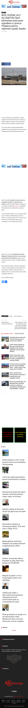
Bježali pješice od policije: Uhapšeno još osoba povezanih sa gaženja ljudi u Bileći (13, 543)
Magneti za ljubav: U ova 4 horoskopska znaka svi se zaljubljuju (12, 578)
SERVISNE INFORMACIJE (16, 702)
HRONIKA (19, 700)
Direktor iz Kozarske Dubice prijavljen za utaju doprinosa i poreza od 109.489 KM (13, 561)
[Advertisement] (14, 48)
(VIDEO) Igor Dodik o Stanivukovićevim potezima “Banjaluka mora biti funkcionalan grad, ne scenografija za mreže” (12, 597)
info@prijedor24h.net (18, 696)
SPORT (23, 702)
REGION (23, 700)
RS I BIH (8, 700)
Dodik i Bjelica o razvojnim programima (7, 323)
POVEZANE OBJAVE (8, 333)
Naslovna (3, 10)
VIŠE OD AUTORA (19, 333)
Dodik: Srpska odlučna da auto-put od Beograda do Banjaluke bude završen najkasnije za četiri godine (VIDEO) (17, 348)
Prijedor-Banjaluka (18, 316)
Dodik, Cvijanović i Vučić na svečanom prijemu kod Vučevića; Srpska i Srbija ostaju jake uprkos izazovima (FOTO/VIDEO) (20, 325)
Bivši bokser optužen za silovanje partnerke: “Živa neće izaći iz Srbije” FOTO (13, 526)
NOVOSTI (13, 700)
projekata (16, 206)
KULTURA (8, 702)
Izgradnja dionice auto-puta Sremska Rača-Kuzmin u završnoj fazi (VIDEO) (17, 339)
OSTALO (14, 703)
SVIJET (3, 702)
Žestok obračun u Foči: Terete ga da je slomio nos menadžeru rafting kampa (14, 462)
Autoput (10, 316)
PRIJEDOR (9, 10)
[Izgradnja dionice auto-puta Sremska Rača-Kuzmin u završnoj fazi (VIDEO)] (5, 339)
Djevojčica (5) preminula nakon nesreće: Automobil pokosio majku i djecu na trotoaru (13, 494)
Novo (4, 447)
